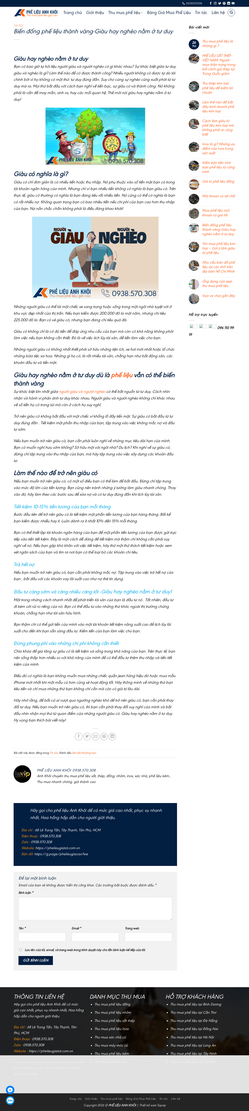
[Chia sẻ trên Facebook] (78, 737)
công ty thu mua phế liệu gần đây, (33, 1062)
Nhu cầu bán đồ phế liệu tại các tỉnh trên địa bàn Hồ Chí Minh (218, 267)
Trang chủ (72, 12)
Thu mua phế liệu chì (110, 1062)
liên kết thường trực (84, 753)
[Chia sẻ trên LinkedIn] (112, 737)
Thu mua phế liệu (124, 12)
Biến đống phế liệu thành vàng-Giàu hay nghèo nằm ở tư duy (218, 229)
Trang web (132, 928)
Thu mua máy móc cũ (111, 1045)
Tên (22, 928)
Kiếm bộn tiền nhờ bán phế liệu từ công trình (218, 167)
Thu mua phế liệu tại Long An (193, 1045)
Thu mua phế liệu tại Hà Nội (192, 1037)
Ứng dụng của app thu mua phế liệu (217, 283)
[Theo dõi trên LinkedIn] (228, 3)
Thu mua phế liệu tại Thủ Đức (193, 1062)
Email (76, 928)
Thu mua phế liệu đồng (112, 1004)
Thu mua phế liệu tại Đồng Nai (194, 1029)
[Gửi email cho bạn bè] (95, 737)
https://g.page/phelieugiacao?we (61, 854)
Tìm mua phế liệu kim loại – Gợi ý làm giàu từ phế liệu (218, 248)
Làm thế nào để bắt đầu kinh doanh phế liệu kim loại (218, 106)
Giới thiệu (95, 12)
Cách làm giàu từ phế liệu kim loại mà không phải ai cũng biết (218, 127)
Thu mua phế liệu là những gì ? (217, 43)
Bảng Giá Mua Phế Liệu (169, 12)
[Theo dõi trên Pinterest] (224, 3)
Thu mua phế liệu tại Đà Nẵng (193, 1021)
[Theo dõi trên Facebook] (210, 3)
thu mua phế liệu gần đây (68, 1062)
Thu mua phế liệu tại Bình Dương (195, 1004)
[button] (231, 12)
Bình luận (25, 893)
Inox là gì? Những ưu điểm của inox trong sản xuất (218, 148)
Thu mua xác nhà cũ (110, 1037)
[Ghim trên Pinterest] (104, 737)
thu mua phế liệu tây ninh (59, 1068)
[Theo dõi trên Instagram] (215, 3)
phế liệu (121, 375)
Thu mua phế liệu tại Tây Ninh (193, 1053)
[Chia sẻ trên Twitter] (87, 737)
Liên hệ (218, 12)
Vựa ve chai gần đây (218, 296)
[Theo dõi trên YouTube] (233, 3)
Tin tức (201, 12)
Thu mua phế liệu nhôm (112, 1012)
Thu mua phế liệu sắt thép (114, 1021)
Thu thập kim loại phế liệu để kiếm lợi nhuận (217, 87)
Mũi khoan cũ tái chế (218, 196)
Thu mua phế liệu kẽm (111, 1053)
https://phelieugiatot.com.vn (57, 848)
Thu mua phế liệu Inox (111, 1029)
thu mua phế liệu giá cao (28, 1068)
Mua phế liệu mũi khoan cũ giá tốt (215, 212)
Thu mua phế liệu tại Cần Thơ (193, 1012)
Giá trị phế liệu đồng (218, 181)
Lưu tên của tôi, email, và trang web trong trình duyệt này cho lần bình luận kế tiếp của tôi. (85, 950)
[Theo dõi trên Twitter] (219, 3)
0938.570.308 (42, 1039)
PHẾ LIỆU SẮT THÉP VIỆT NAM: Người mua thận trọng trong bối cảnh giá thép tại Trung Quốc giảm (218, 65)
